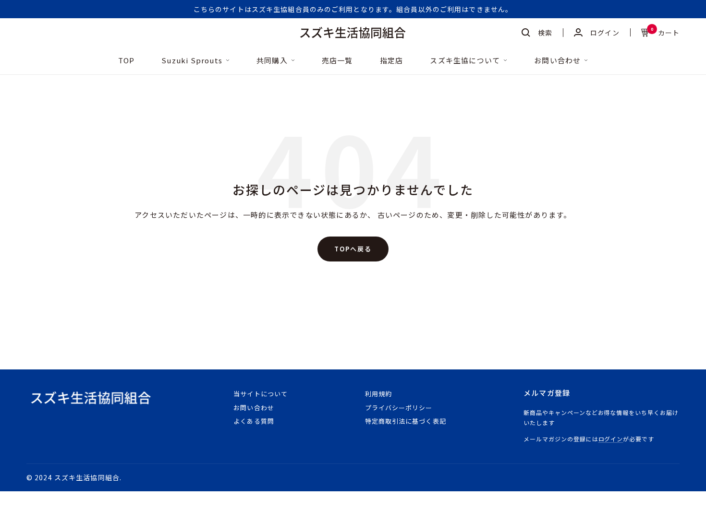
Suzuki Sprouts (191, 61)
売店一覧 (337, 61)
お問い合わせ (557, 61)
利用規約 (378, 393)
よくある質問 (253, 421)
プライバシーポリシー (398, 407)
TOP (126, 61)
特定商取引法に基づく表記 (405, 421)
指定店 (391, 61)
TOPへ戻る (353, 248)
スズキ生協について (465, 61)
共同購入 (272, 61)
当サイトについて (260, 393)
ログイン (610, 439)
